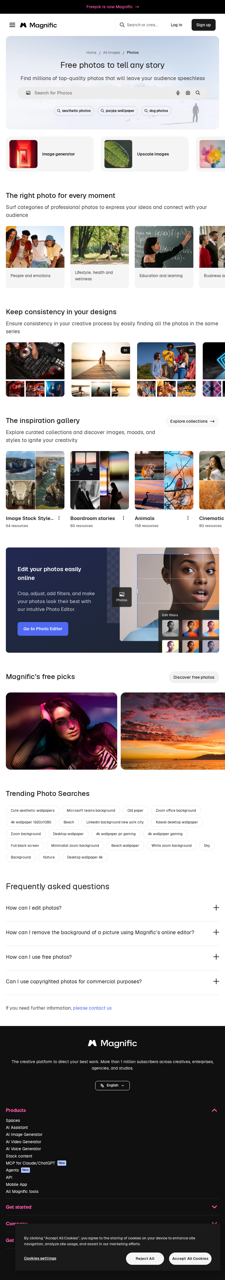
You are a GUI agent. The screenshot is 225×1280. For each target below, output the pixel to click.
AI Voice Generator (23, 1148)
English (112, 1085)
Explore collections (189, 421)
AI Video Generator (23, 1141)
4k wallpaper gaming (165, 834)
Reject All (145, 1258)
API (9, 1177)
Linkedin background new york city (115, 822)
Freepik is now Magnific (109, 6)
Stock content (19, 1156)
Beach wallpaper (125, 845)
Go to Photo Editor (42, 628)
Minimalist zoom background (75, 845)
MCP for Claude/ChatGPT (35, 1163)
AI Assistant (17, 1127)
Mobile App (16, 1184)
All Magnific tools (22, 1191)
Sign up (203, 24)
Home (91, 52)
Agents (17, 1170)
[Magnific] (112, 1044)
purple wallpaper (120, 110)
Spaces (13, 1120)
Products (16, 1110)
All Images (111, 52)
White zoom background (171, 845)
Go (19, 758)
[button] (112, 1085)
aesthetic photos (76, 110)
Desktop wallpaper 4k (85, 857)
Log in (176, 24)
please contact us (92, 1008)
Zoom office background (176, 810)
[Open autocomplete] (26, 93)
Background (21, 857)
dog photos (158, 110)
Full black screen (25, 845)
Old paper (135, 810)
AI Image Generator (24, 1134)
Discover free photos (193, 677)
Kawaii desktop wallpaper (177, 822)
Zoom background (26, 834)
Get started (18, 1207)
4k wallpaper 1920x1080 (31, 822)
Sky (207, 845)
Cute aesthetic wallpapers (32, 810)
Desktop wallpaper (68, 834)
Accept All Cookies (190, 1258)
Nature (49, 857)
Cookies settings (40, 1258)
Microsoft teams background (91, 810)
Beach (69, 822)
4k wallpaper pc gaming (116, 834)
